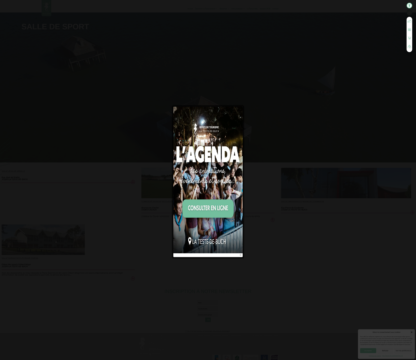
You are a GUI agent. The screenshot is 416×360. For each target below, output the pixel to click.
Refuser (385, 351)
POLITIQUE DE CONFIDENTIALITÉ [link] (392, 356)
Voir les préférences (404, 351)
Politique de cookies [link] (375, 356)
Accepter (368, 351)
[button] (412, 332)
